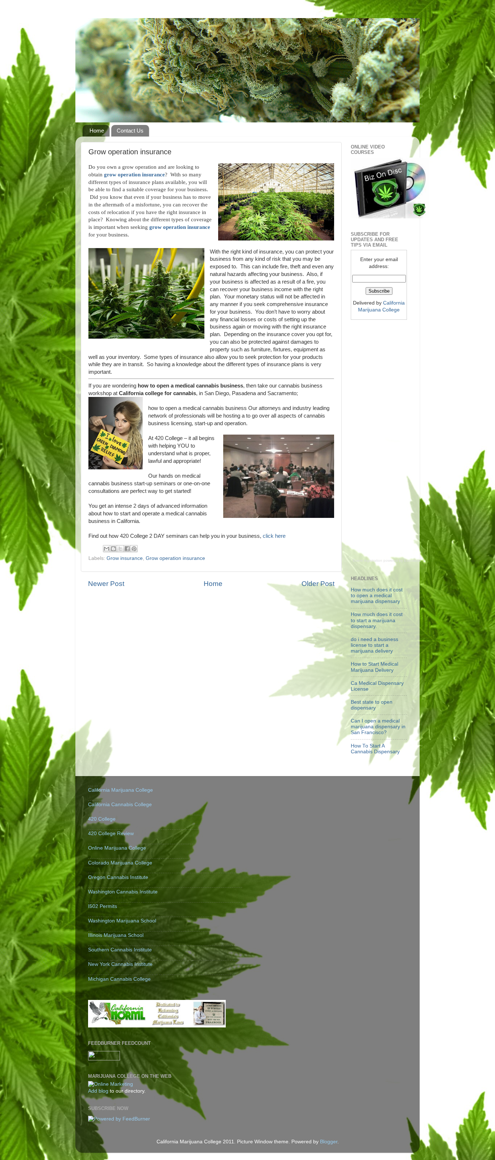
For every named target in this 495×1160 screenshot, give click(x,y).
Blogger (328, 1141)
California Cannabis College (120, 804)
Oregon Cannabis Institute (118, 877)
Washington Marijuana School (122, 921)
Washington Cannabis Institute (123, 892)
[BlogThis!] (113, 548)
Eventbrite (412, 560)
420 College (102, 819)
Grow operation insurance (175, 558)
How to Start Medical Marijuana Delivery (374, 667)
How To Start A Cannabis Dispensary (375, 748)
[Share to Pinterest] (134, 548)
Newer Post (106, 583)
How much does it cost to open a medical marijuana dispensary (377, 595)
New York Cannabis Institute (120, 964)
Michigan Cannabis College (119, 979)
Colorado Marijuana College (120, 863)
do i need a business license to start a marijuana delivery (374, 645)
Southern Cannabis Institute (120, 949)
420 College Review (111, 833)
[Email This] (106, 548)
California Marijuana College (120, 790)
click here (274, 536)
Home (97, 130)
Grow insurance (125, 558)
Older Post (317, 583)
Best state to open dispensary (371, 705)
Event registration (367, 560)
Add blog (98, 1091)
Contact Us (130, 130)
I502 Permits (102, 906)
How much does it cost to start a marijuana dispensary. (377, 620)
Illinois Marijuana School (115, 935)
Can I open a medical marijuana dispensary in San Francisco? (378, 726)
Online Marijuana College (117, 848)
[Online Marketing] (110, 1084)
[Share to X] (120, 548)
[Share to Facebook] (127, 548)
